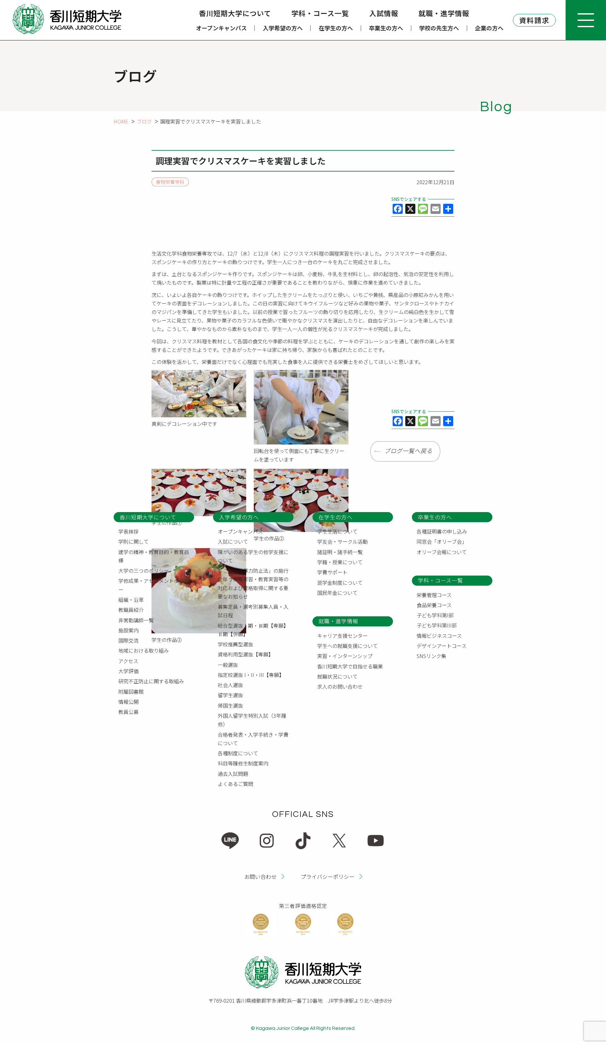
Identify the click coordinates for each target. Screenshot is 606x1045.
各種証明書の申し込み (442, 531)
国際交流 (128, 640)
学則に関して (133, 541)
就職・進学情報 (444, 13)
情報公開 (128, 701)
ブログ (144, 121)
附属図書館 (131, 691)
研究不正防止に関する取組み (151, 681)
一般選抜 (228, 664)
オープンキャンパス (221, 28)
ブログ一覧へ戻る (408, 451)
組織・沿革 (131, 599)
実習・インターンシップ (344, 656)
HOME (121, 121)
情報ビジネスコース (439, 635)
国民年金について (337, 592)
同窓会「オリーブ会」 (442, 541)
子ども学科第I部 (435, 615)
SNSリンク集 (431, 656)
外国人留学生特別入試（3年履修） (252, 720)
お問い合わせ (260, 876)
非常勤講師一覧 (136, 620)
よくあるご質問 (235, 784)
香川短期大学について (235, 13)
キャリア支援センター (342, 635)
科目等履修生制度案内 (243, 763)
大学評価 (128, 671)
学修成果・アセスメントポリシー (153, 585)
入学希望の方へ (283, 28)
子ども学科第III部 (437, 625)
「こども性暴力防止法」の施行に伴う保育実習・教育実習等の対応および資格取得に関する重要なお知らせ (253, 583)
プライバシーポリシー (327, 876)
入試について (233, 541)
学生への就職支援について (347, 645)
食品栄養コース (434, 605)
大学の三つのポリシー (143, 570)
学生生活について (337, 531)
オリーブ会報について (442, 552)
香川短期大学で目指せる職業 (350, 666)
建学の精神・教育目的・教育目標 (153, 556)
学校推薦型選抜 (235, 644)
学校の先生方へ (439, 28)
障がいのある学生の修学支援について (253, 556)
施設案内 (128, 630)
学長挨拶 (128, 531)
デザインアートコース (441, 645)
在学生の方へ (336, 28)
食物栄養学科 (170, 182)
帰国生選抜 (230, 705)
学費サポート (332, 572)
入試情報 (383, 13)
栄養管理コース (434, 595)
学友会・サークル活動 (342, 541)
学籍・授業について (340, 562)
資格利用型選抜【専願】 (245, 654)
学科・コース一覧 (320, 13)
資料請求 (534, 20)
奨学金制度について (340, 582)
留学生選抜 (230, 695)
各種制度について (238, 753)
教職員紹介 (131, 609)
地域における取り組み (143, 650)
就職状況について (337, 676)
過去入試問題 (233, 773)
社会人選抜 (230, 685)
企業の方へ (489, 28)
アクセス (128, 661)
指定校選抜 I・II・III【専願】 (251, 675)
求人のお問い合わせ (340, 686)
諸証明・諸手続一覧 (340, 552)
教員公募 (128, 712)
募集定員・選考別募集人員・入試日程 (253, 611)
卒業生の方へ (386, 28)
